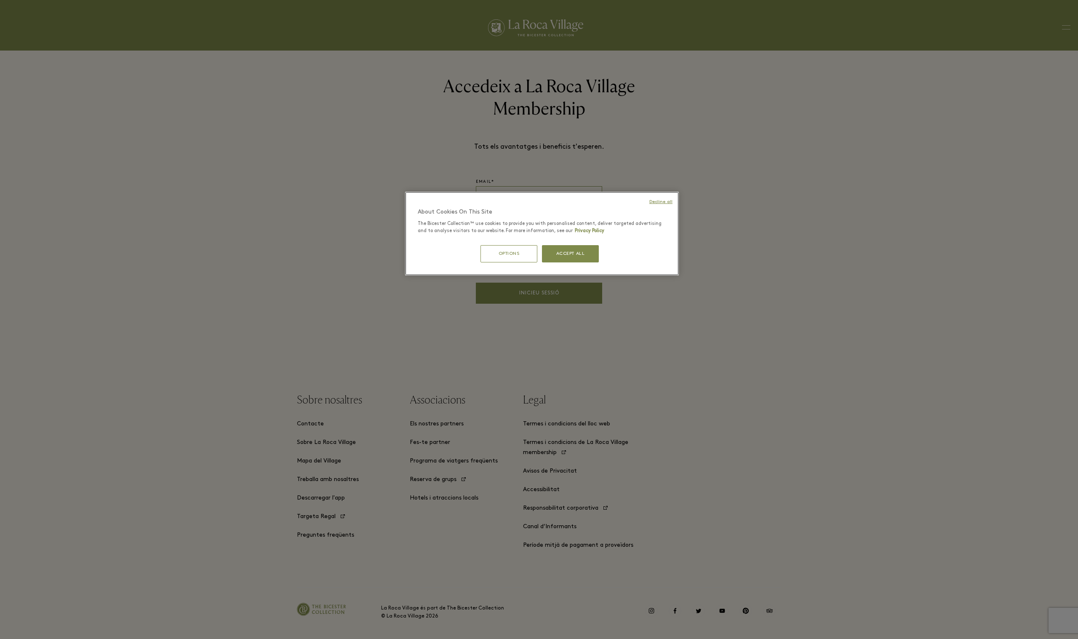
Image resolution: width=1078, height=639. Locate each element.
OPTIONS (509, 253)
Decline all (660, 202)
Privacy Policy (589, 230)
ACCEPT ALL (570, 253)
